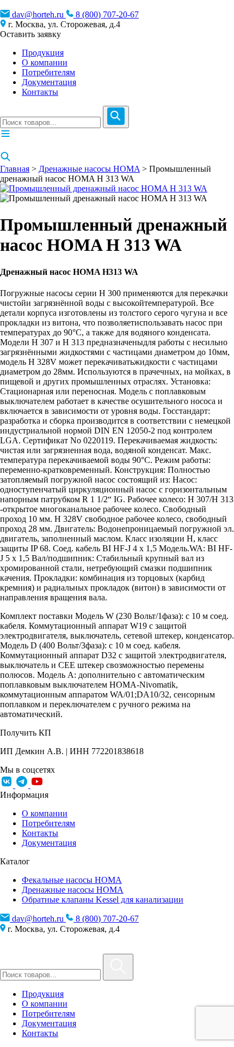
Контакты (40, 92)
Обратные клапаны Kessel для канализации (102, 899)
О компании (44, 62)
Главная (14, 168)
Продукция (43, 52)
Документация (49, 82)
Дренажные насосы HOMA (89, 168)
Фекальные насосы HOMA (72, 879)
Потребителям (48, 72)
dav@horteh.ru (38, 14)
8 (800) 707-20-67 (106, 14)
